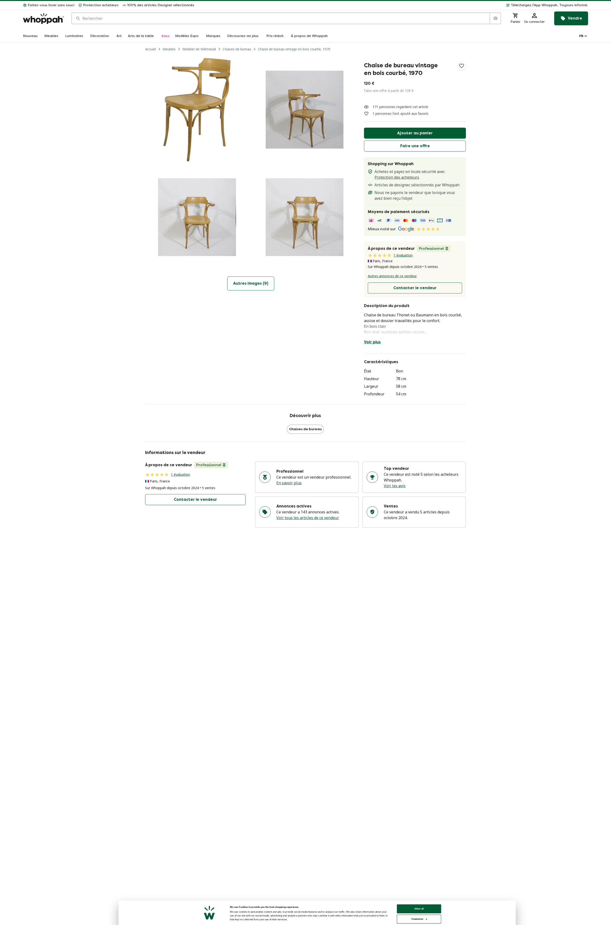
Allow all (419, 908)
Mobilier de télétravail (199, 49)
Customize (417, 919)
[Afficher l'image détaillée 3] (197, 217)
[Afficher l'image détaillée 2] (305, 110)
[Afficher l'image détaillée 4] (305, 217)
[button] (393, 5)
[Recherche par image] (495, 18)
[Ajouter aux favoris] (461, 66)
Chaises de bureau (237, 49)
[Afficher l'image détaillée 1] (197, 110)
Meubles (169, 49)
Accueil (150, 49)
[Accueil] (43, 18)
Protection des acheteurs (396, 177)
